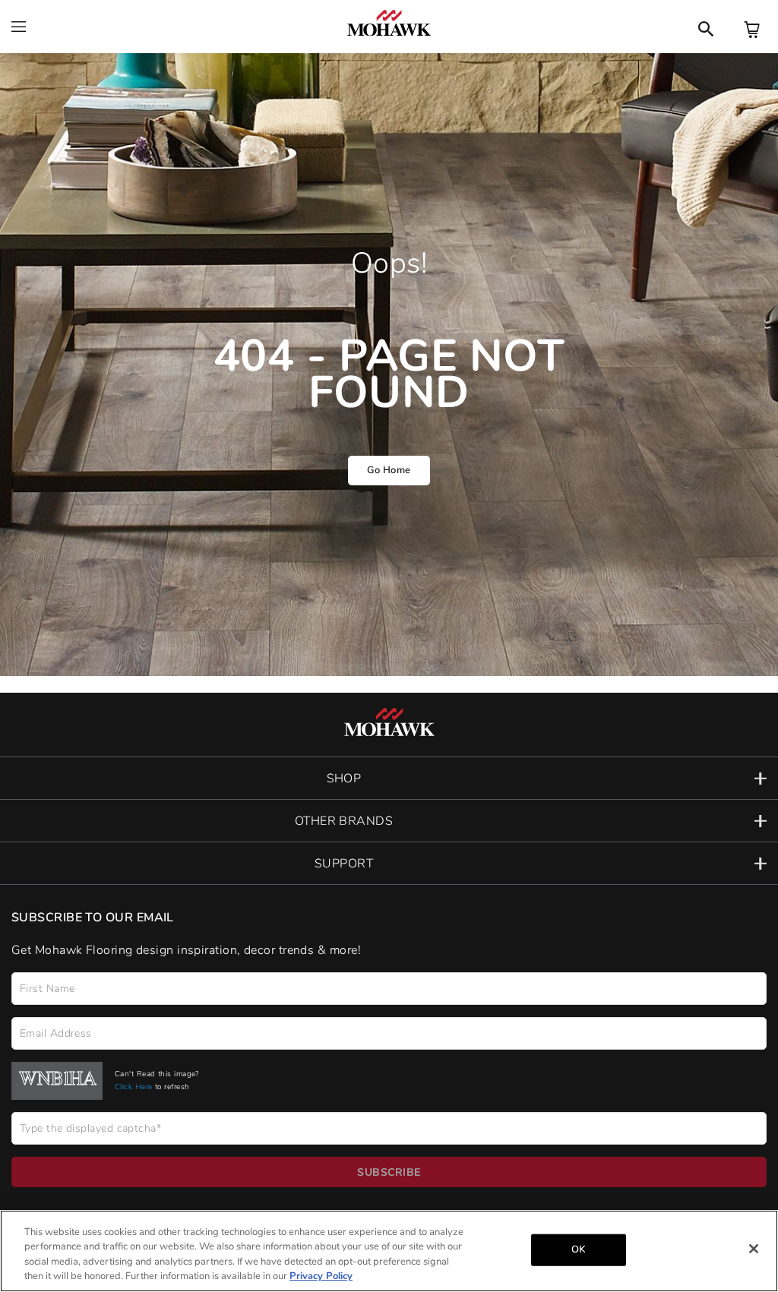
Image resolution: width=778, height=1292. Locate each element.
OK (578, 1249)
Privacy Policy (321, 1276)
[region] (389, 1251)
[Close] (753, 1248)
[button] (389, 778)
